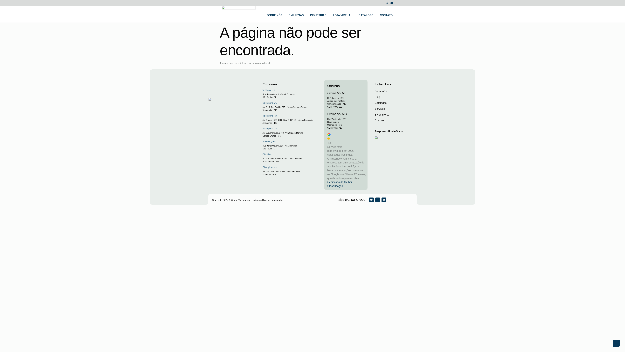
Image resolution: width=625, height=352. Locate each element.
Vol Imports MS (270, 128)
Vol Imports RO (270, 115)
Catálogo (366, 15)
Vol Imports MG (270, 103)
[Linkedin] (384, 200)
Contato (386, 15)
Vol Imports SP (269, 90)
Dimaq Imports (269, 167)
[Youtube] (371, 200)
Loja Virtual (342, 15)
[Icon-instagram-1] (377, 200)
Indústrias (318, 15)
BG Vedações (269, 141)
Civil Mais (267, 154)
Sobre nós (274, 15)
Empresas (296, 15)
